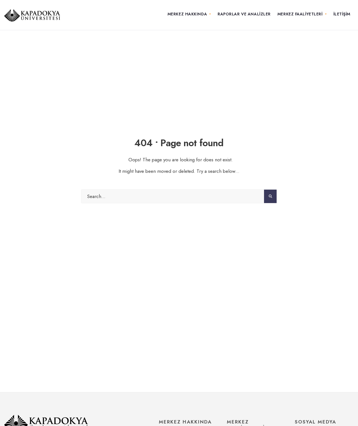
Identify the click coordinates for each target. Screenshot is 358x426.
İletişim (341, 14)
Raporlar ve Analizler (244, 14)
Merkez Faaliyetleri (300, 14)
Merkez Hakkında (187, 14)
